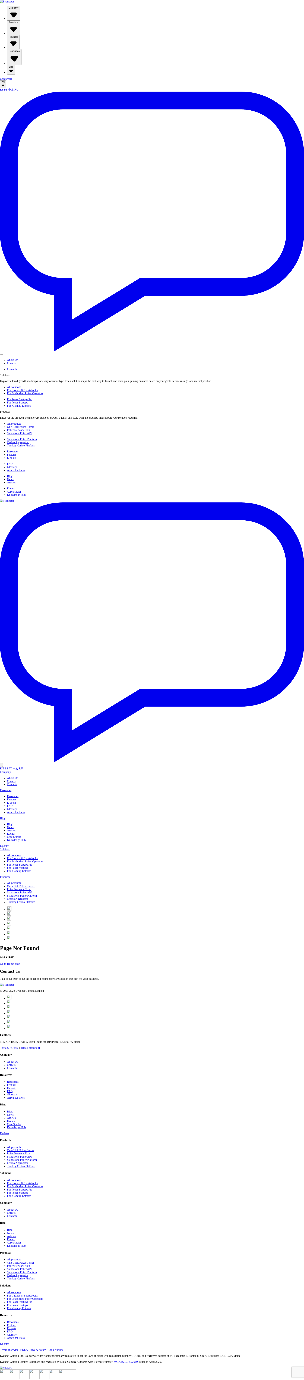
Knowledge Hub (16, 494)
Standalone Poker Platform (22, 439)
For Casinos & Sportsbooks (22, 390)
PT (5, 89)
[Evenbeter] (7, 1)
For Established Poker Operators (25, 393)
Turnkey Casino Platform (21, 445)
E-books (11, 457)
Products (13, 37)
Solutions (13, 22)
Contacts (12, 369)
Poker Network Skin (19, 429)
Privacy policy (38, 1349)
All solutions (14, 387)
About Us (12, 359)
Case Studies (14, 491)
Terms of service (9, 1349)
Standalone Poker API (19, 433)
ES (1, 89)
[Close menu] (1, 765)
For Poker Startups (17, 402)
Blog (11, 67)
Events (11, 488)
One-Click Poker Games (21, 426)
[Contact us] (152, 350)
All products (14, 423)
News (10, 479)
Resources (14, 51)
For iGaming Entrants (19, 405)
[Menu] (1, 354)
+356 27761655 (9, 1047)
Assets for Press (16, 470)
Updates (4, 845)
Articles (11, 482)
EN (3, 82)
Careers (11, 363)
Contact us (6, 78)
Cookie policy (55, 1349)
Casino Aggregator (18, 442)
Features (11, 454)
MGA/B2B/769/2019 (126, 1361)
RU (16, 89)
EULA (24, 1349)
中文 (11, 89)
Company (13, 8)
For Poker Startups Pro (19, 399)
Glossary (12, 466)
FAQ (10, 463)
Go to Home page (10, 963)
